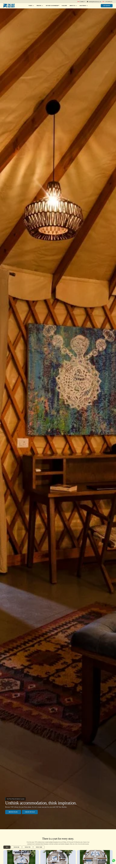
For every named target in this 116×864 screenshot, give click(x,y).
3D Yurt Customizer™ (52, 5)
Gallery (64, 5)
